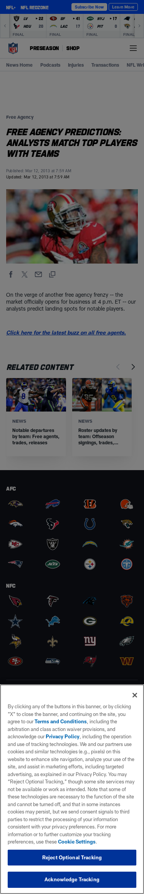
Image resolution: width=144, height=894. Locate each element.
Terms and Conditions (61, 721)
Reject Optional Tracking (72, 857)
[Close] (134, 695)
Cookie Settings (77, 842)
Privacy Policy (62, 736)
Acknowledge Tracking (72, 879)
